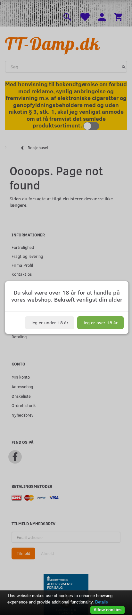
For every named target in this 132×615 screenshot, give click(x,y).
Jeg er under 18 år (50, 322)
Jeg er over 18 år (100, 322)
